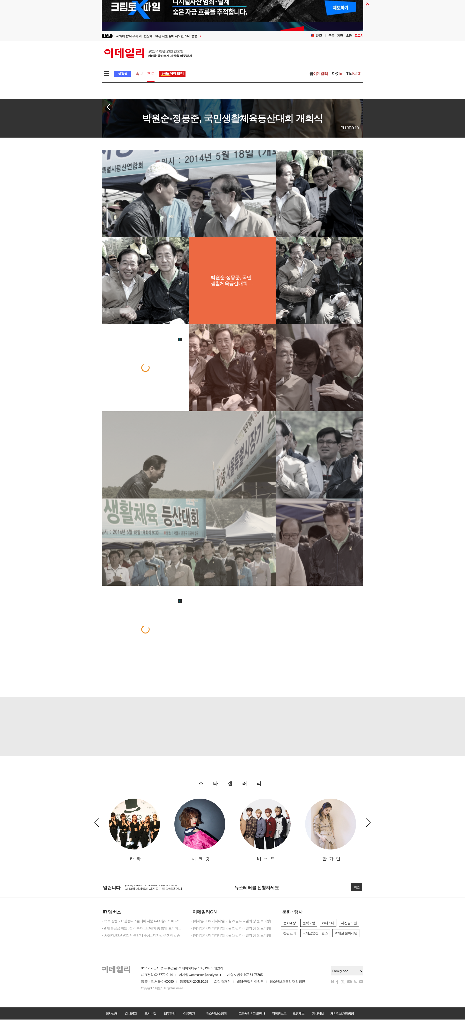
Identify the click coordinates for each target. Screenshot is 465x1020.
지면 (340, 35)
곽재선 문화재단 (345, 933)
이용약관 (189, 1013)
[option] (193, 36)
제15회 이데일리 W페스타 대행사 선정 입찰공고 (158, 887)
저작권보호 (279, 1013)
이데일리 (148, 53)
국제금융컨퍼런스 (315, 933)
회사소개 (111, 1013)
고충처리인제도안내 (252, 1013)
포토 (150, 73)
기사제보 (318, 1013)
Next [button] (368, 822)
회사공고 (131, 1013)
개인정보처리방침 (342, 1013)
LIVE (107, 36)
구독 (331, 35)
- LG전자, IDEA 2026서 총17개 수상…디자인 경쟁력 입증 (141, 935)
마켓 (337, 73)
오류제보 (298, 1013)
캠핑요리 (289, 933)
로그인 (359, 35)
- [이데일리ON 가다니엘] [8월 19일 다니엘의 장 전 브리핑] (231, 935)
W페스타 (328, 923)
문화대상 (289, 923)
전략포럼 (308, 923)
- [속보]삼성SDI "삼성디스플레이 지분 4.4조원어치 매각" (140, 921)
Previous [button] (96, 822)
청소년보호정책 (216, 1013)
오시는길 (150, 1013)
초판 (349, 35)
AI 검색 (122, 74)
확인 (357, 887)
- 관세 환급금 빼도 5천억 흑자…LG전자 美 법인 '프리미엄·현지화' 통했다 (143, 928)
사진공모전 (349, 923)
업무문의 (169, 1013)
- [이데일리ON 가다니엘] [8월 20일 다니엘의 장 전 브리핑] (231, 928)
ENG (319, 35)
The (353, 73)
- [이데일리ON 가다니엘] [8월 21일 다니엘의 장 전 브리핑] (231, 921)
